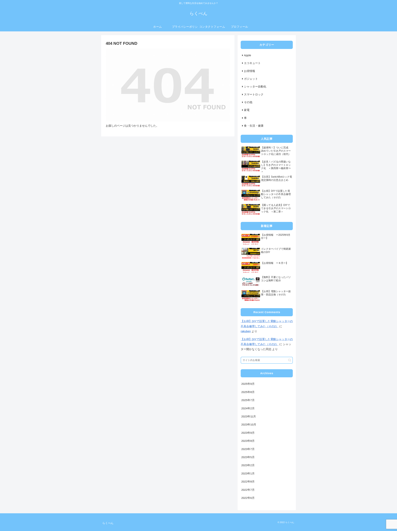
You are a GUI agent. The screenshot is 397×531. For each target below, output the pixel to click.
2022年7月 (248, 489)
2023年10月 (248, 424)
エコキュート (252, 63)
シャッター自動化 (255, 86)
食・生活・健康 (253, 125)
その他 (248, 102)
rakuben (246, 331)
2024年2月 (248, 408)
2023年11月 (248, 416)
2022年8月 (248, 481)
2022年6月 (248, 497)
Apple (247, 55)
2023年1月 (248, 473)
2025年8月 (248, 392)
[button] (289, 360)
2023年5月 (248, 457)
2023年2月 (248, 465)
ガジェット (251, 78)
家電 (247, 110)
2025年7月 (248, 400)
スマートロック (253, 94)
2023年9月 (248, 432)
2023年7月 (248, 449)
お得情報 (249, 71)
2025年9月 (248, 383)
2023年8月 (248, 440)
